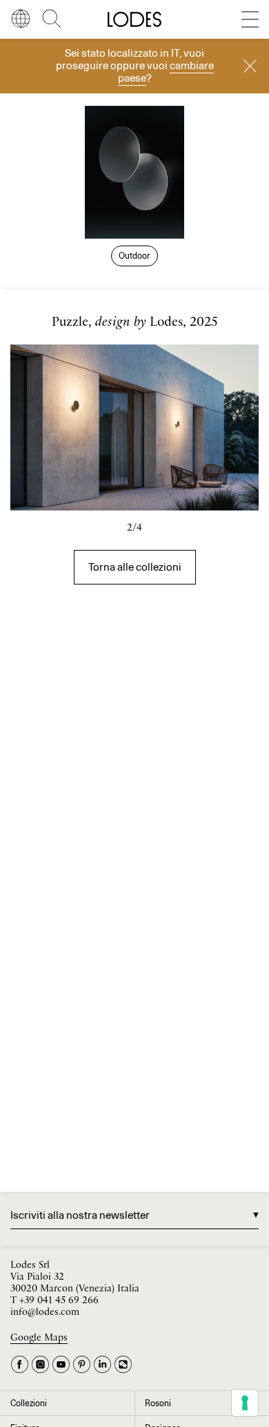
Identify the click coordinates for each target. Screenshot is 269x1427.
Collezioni (28, 1403)
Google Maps (39, 1338)
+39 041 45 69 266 (59, 1301)
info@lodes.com (44, 1312)
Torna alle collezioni (134, 567)
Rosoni (158, 1403)
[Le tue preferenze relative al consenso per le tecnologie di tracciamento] (245, 1403)
